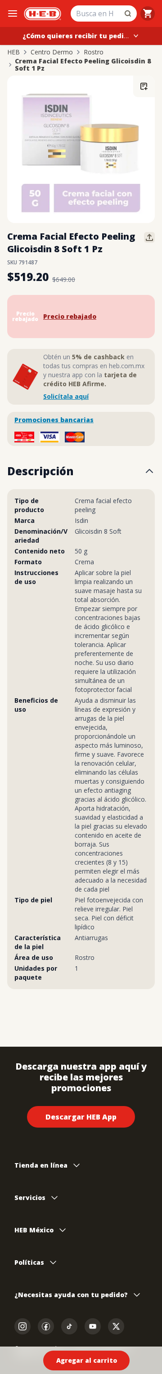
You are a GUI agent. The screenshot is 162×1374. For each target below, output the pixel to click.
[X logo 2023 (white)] (116, 1326)
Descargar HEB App (81, 1117)
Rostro (94, 52)
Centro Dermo (52, 52)
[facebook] (46, 1326)
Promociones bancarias (54, 419)
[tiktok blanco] (69, 1326)
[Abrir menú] (12, 13)
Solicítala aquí (66, 396)
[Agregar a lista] (144, 86)
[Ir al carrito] (147, 13)
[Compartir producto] (149, 237)
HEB (13, 52)
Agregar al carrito (86, 1360)
